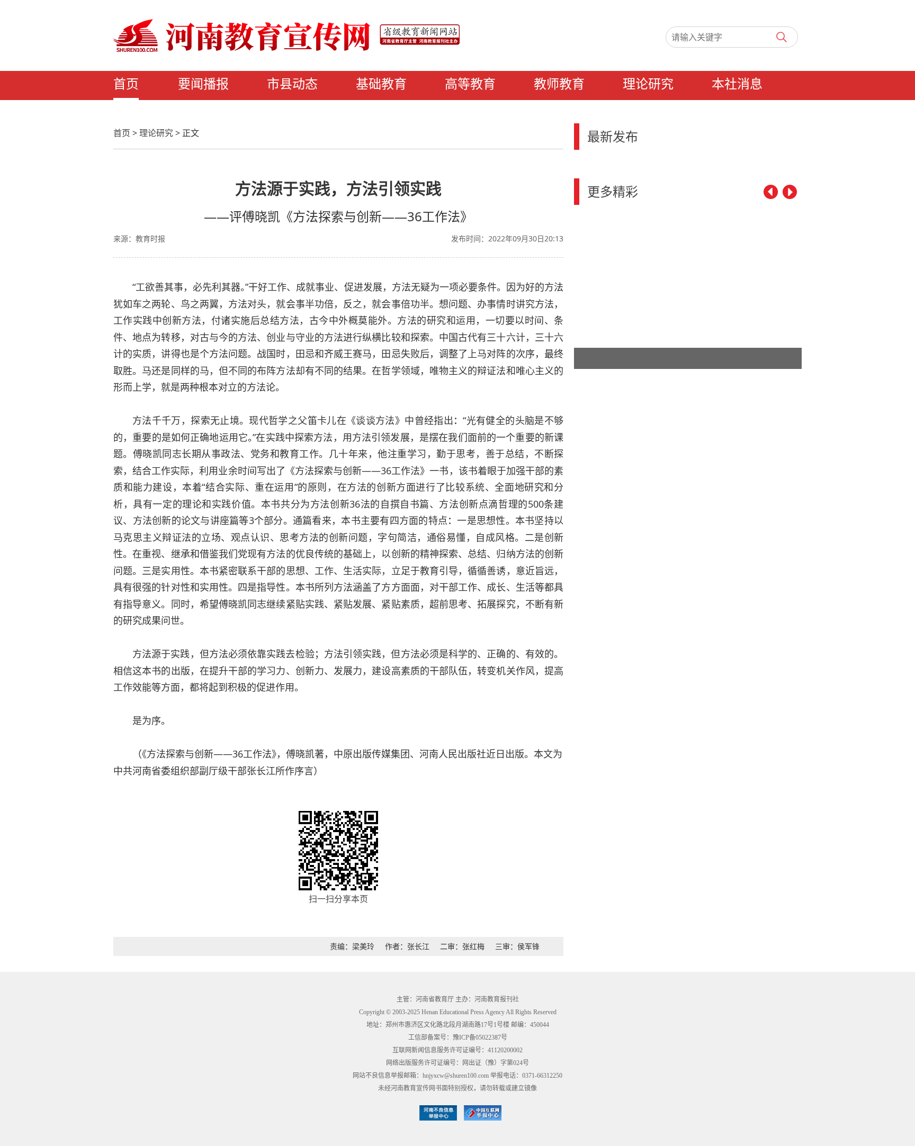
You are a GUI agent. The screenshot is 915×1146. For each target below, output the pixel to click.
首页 (126, 84)
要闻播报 (203, 84)
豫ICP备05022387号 (480, 1037)
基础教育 (381, 84)
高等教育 (470, 84)
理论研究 (648, 84)
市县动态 (292, 84)
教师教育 (559, 84)
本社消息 (737, 84)
